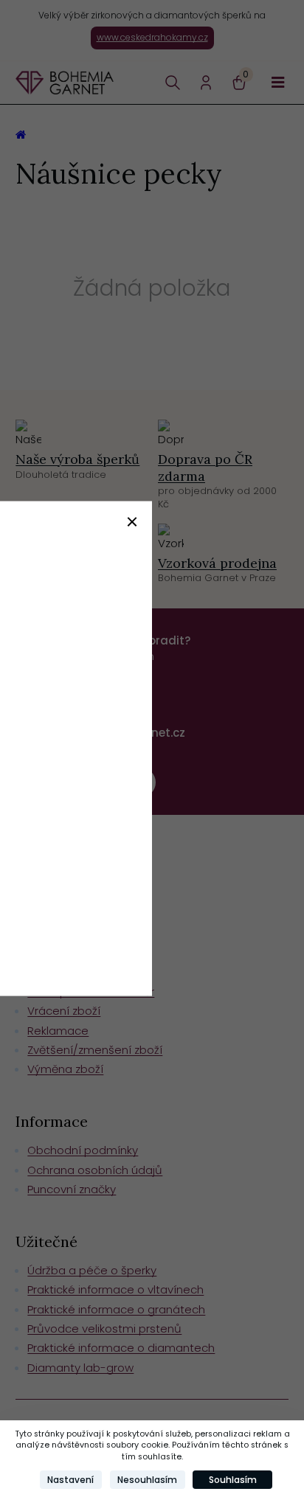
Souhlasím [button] (233, 1479)
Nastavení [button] (70, 1479)
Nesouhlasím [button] (147, 1479)
